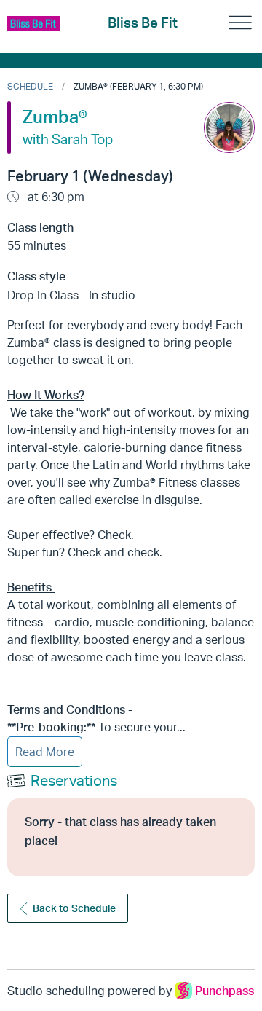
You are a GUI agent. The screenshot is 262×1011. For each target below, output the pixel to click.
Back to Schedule (74, 908)
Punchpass (224, 990)
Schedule (30, 86)
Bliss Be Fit (143, 22)
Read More (44, 751)
